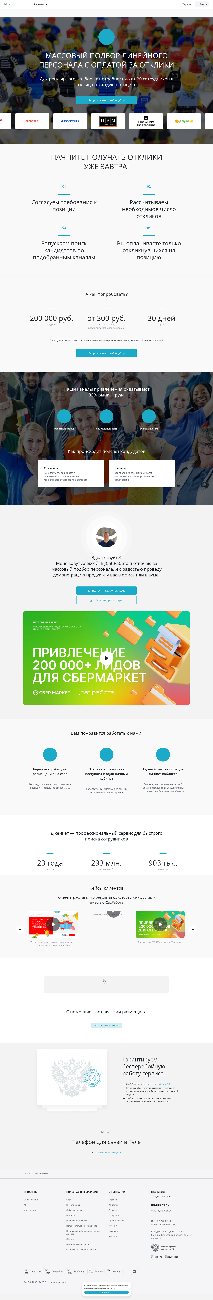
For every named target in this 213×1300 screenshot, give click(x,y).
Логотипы (113, 1231)
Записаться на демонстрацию (106, 590)
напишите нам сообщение (108, 1152)
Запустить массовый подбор (107, 100)
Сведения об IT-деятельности (81, 1249)
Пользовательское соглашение (81, 1226)
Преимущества (116, 1220)
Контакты (113, 1205)
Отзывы (113, 1210)
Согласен (106, 1292)
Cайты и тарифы (32, 1199)
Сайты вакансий (74, 1210)
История (113, 1226)
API (25, 1205)
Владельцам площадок (77, 1244)
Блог (68, 1199)
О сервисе (114, 1215)
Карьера (113, 1236)
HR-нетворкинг (73, 1205)
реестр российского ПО (159, 1084)
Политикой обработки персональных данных (99, 1289)
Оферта (70, 1239)
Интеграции (30, 1210)
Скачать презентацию (109, 600)
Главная (113, 1199)
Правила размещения (77, 1220)
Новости (70, 1215)
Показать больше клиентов (106, 1025)
